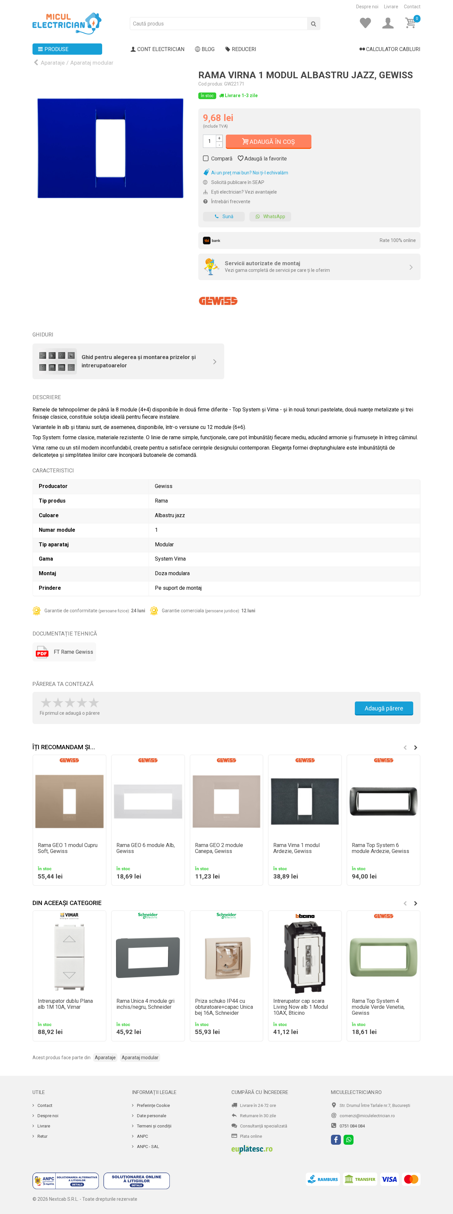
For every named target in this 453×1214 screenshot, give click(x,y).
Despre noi (367, 6)
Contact (412, 6)
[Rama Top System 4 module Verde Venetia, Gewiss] (383, 957)
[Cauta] (313, 23)
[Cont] (390, 23)
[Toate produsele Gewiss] (218, 298)
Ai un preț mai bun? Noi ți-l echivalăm (249, 172)
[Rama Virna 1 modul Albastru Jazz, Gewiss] (110, 148)
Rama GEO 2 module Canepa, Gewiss (219, 848)
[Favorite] (367, 23)
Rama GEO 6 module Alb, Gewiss (145, 848)
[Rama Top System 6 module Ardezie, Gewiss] (383, 801)
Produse (56, 49)
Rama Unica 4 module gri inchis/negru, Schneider (145, 1004)
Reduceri (244, 49)
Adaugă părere (384, 708)
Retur (41, 1136)
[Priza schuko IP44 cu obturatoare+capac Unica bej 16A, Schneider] (226, 957)
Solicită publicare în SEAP (237, 182)
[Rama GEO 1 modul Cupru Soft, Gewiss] (69, 801)
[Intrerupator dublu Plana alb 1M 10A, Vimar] (69, 957)
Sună (228, 216)
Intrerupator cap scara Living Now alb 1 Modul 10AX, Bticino (300, 1007)
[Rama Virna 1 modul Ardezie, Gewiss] (305, 801)
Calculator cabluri (393, 49)
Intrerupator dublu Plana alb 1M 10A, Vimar (65, 1004)
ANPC (142, 1136)
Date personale (151, 1115)
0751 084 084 (352, 1125)
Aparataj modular (91, 62)
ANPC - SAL (147, 1146)
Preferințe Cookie (153, 1105)
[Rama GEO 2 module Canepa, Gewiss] (226, 801)
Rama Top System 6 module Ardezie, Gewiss (380, 848)
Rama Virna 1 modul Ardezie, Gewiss (296, 848)
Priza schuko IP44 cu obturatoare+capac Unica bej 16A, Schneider (224, 1007)
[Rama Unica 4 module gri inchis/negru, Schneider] (148, 957)
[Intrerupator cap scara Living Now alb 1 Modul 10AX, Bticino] (305, 957)
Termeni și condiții (153, 1125)
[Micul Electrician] (66, 23)
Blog (208, 49)
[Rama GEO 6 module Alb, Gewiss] (148, 801)
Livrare (391, 6)
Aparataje (53, 62)
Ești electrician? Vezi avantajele (243, 192)
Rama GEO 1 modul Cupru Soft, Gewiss (67, 848)
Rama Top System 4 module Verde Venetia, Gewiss (378, 1007)
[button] (416, 748)
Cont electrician (160, 49)
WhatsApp (274, 216)
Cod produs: (210, 84)
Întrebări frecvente (230, 201)
